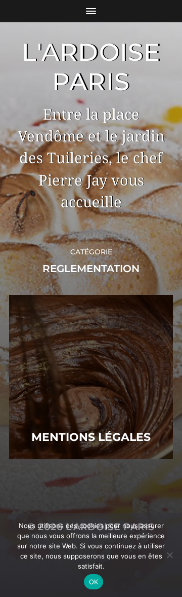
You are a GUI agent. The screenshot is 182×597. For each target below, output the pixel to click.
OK (94, 582)
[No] (169, 555)
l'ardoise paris (91, 67)
